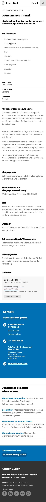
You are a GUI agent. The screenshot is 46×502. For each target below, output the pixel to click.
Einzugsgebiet (10, 65)
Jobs (22, 477)
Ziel (5, 52)
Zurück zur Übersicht (13, 10)
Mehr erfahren (12, 296)
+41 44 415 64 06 (11, 289)
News (14, 474)
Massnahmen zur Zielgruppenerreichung (21, 48)
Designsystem (23, 483)
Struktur (8, 56)
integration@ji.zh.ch (17, 363)
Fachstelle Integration (15, 317)
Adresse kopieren (14, 334)
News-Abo (23, 474)
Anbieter (8, 69)
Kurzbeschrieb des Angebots (16, 39)
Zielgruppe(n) (10, 43)
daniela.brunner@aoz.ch (14, 287)
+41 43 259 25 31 (15, 341)
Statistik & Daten (10, 477)
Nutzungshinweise (27, 485)
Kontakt (7, 73)
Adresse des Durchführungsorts (17, 60)
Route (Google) (13, 330)
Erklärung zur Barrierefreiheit (11, 485)
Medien (33, 474)
